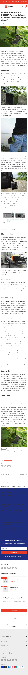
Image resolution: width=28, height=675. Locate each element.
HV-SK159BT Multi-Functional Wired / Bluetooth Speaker (13, 386)
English (4, 653)
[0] (26, 6)
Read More (6, 499)
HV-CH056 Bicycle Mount (9, 243)
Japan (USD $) (13, 653)
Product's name (13, 579)
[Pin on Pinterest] (5, 465)
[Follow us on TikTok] (16, 568)
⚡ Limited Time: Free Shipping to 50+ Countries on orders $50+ (14, 2)
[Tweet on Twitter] (8, 465)
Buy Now (3, 448)
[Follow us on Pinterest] (10, 568)
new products (4, 23)
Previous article (7, 474)
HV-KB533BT (22, 61)
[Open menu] (2, 6)
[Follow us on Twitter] (5, 568)
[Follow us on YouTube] (13, 568)
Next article (22, 474)
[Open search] (20, 6)
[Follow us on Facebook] (2, 568)
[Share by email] (10, 465)
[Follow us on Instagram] (8, 568)
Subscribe (14, 552)
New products (8, 460)
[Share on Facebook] (2, 465)
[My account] (22, 6)
